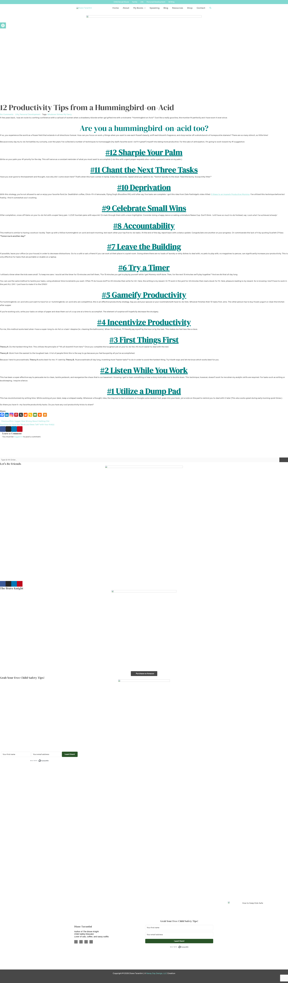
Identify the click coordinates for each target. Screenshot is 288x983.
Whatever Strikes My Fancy (59, 114)
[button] (144, 8)
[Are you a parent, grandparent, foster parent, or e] (264, 799)
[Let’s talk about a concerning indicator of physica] (216, 829)
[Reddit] (26, 416)
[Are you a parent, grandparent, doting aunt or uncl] (120, 832)
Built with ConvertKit (188, 947)
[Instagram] (11, 416)
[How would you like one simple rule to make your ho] (24, 812)
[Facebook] (2, 416)
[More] (45, 416)
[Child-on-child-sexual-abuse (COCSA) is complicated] (168, 799)
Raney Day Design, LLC (156, 973)
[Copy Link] (30, 416)
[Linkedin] (7, 416)
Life (17, 114)
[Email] (35, 416)
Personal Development (30, 114)
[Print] (40, 416)
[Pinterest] (16, 416)
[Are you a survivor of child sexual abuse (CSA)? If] (72, 792)
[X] (21, 416)
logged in (18, 437)
